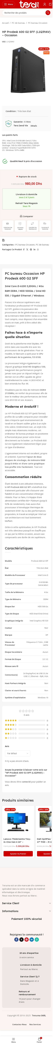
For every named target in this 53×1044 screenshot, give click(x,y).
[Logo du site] (29, 4)
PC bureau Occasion (37, 22)
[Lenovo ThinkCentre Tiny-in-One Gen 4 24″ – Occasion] (18, 821)
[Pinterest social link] (31, 249)
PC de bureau (18, 22)
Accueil (5, 22)
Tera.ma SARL (39, 1015)
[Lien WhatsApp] (38, 249)
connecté (26, 781)
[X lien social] (27, 249)
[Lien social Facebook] (23, 249)
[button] (18, 853)
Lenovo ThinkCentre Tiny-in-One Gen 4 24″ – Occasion (17, 842)
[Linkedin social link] (34, 249)
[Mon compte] (44, 4)
